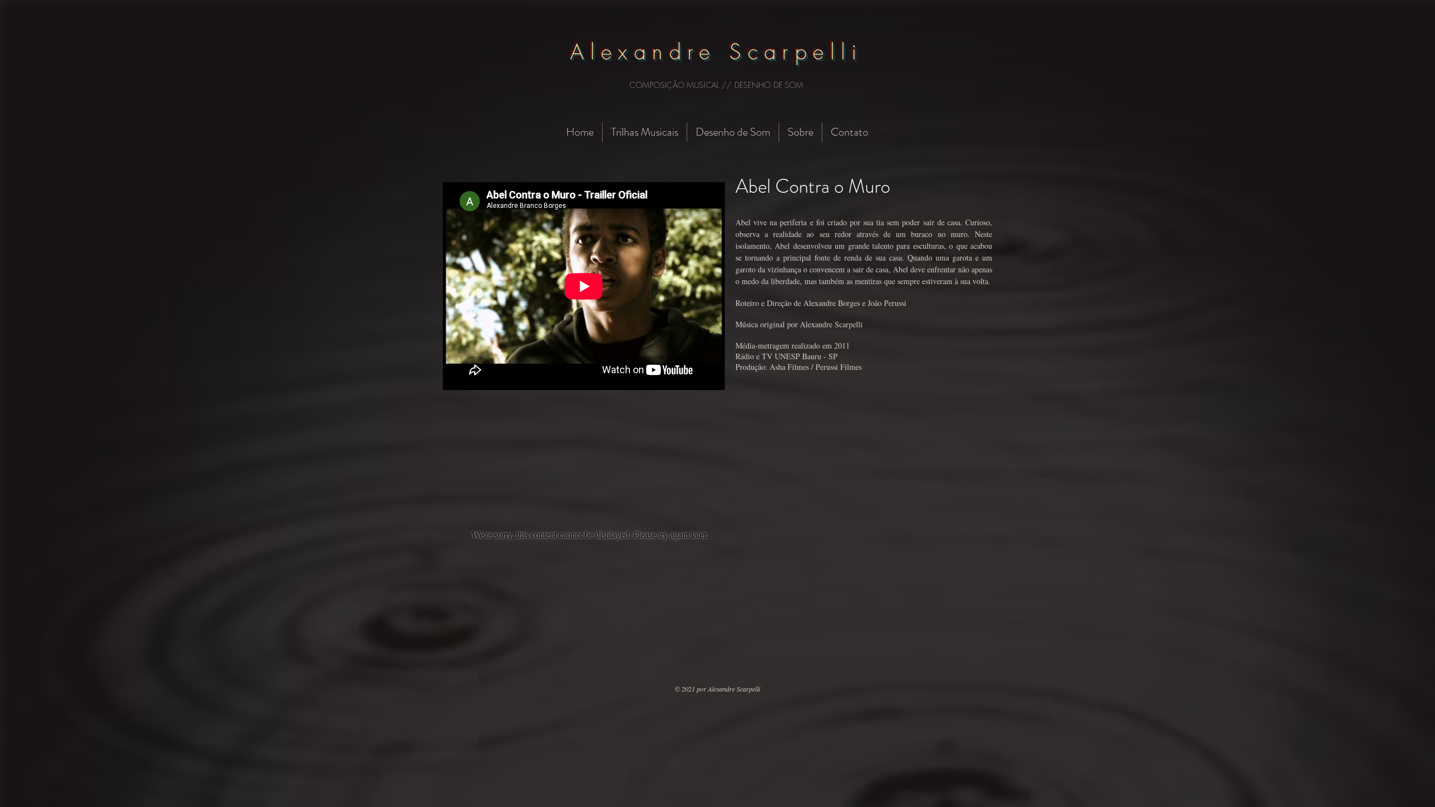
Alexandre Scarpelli (716, 52)
